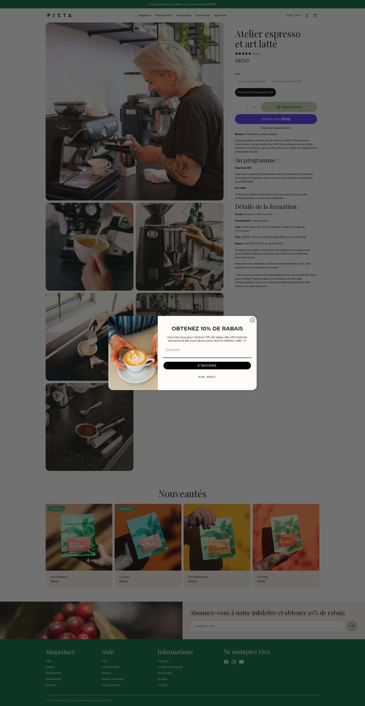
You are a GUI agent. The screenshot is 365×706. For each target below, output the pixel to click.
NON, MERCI (207, 376)
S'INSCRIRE (207, 365)
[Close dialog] (252, 320)
